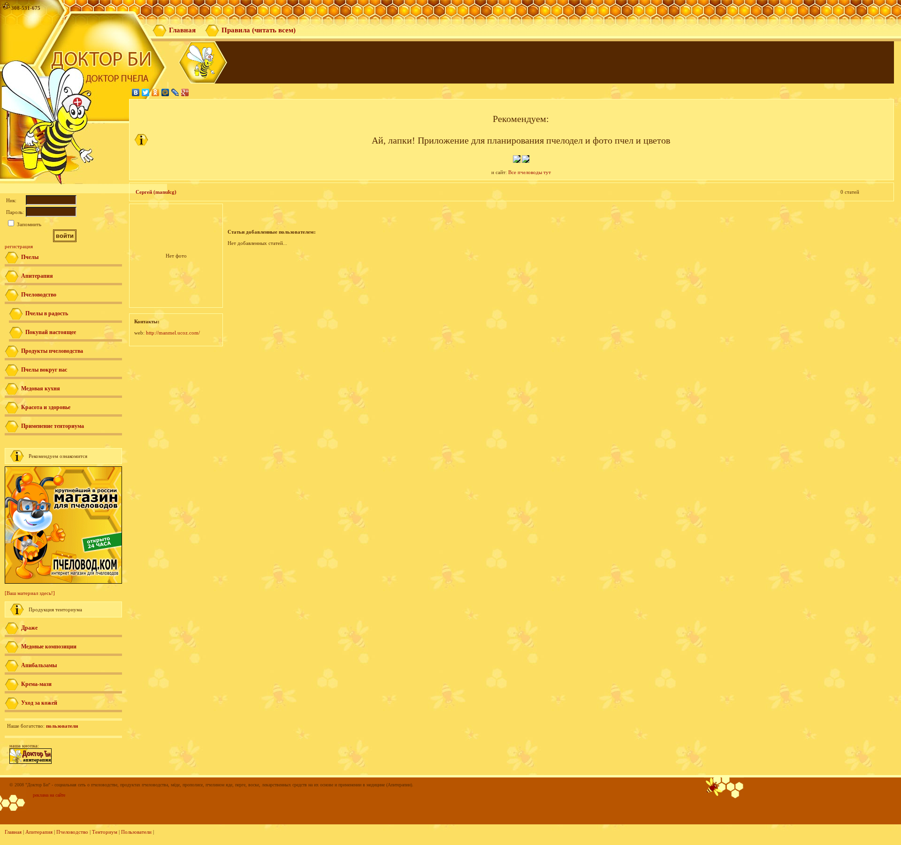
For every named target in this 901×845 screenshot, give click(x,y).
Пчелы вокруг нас (44, 369)
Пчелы (29, 257)
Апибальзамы (39, 665)
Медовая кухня (40, 388)
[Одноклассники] (155, 92)
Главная (182, 30)
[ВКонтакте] (136, 92)
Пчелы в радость (46, 313)
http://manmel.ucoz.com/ (173, 332)
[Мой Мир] (165, 92)
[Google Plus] (185, 92)
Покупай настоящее (50, 332)
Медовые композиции (48, 646)
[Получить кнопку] (30, 762)
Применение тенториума (52, 426)
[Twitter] (146, 92)
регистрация (19, 246)
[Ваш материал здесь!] (30, 593)
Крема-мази (36, 684)
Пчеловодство (38, 294)
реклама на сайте (49, 795)
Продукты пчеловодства (52, 351)
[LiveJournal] (175, 92)
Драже (29, 627)
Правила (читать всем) (258, 30)
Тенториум (104, 832)
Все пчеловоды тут (529, 172)
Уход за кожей (39, 703)
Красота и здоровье (45, 407)
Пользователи (136, 832)
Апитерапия (37, 276)
